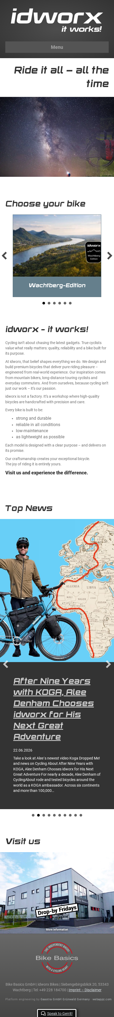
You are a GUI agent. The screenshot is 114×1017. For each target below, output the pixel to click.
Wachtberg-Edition (57, 285)
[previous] (4, 255)
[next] (110, 255)
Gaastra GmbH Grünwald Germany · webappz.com (76, 888)
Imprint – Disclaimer (85, 879)
